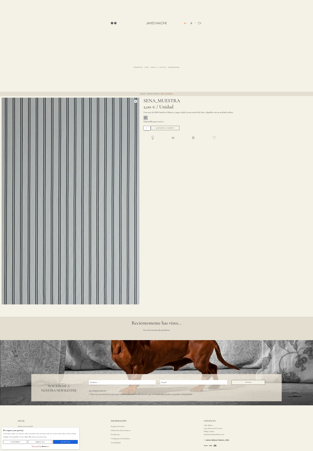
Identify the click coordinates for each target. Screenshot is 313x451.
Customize (15, 442)
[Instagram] (115, 23)
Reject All (40, 442)
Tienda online (153, 94)
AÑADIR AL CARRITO (166, 128)
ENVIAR (248, 382)
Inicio (142, 94)
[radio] (145, 118)
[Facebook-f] (112, 23)
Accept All (65, 442)
